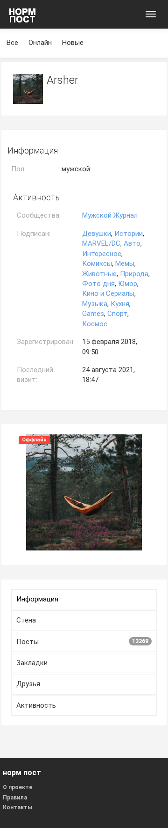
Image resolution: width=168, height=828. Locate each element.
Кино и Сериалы (108, 293)
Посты (82, 641)
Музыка (94, 304)
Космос (94, 324)
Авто (132, 243)
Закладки (32, 663)
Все (12, 42)
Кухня (120, 304)
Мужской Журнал (110, 215)
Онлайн (40, 42)
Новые (73, 42)
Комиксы (97, 263)
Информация (37, 599)
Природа (134, 274)
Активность (36, 705)
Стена (26, 620)
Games (93, 313)
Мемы (124, 263)
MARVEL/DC (101, 243)
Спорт (117, 313)
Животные (99, 274)
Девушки (96, 233)
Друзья (28, 684)
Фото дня (98, 283)
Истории (128, 233)
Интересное (101, 253)
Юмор (127, 283)
